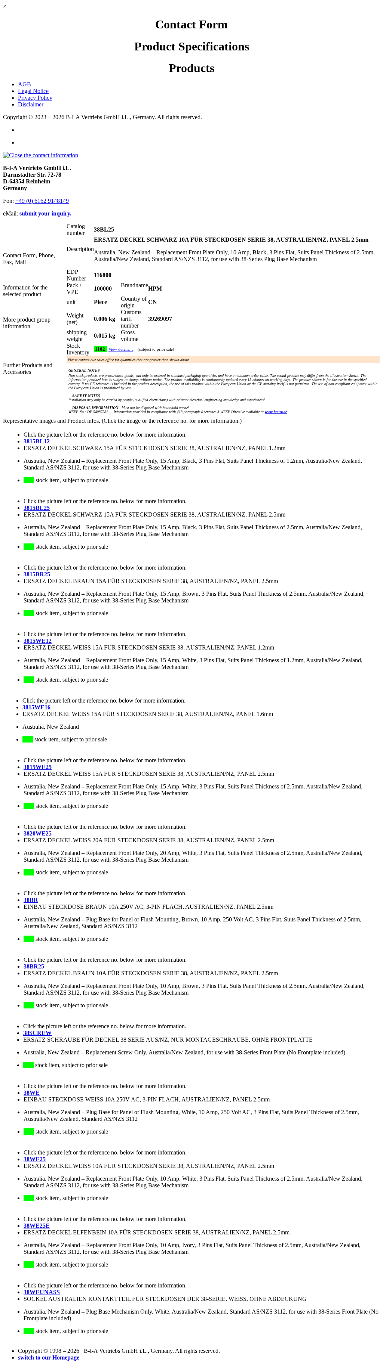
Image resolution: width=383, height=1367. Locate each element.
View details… (120, 349)
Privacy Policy (35, 97)
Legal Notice (33, 91)
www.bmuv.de (276, 412)
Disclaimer (30, 104)
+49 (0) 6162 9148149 (42, 201)
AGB (24, 84)
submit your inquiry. (45, 213)
